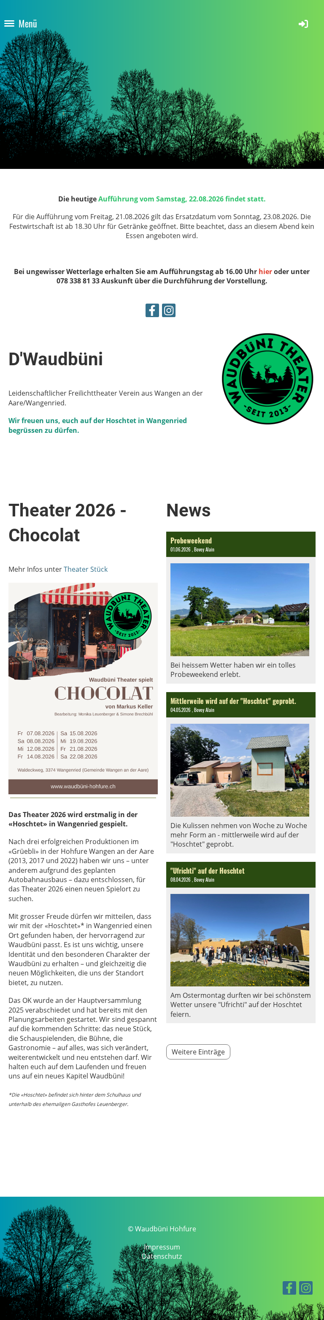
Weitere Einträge (198, 1052)
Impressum (162, 1247)
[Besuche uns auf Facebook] (152, 312)
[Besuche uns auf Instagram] (169, 312)
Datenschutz (162, 1256)
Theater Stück (86, 569)
